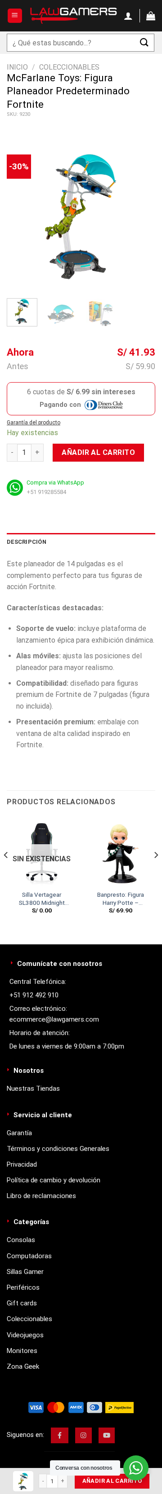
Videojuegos (25, 1335)
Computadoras (29, 1256)
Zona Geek (23, 1366)
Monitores (22, 1351)
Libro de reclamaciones (41, 1196)
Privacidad (22, 1164)
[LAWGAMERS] (73, 16)
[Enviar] (144, 42)
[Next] (141, 215)
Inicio (17, 67)
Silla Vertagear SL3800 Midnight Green (42, 899)
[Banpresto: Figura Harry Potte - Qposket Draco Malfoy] (120, 851)
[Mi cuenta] (128, 16)
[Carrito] (150, 16)
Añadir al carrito (98, 452)
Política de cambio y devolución (53, 1180)
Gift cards (22, 1303)
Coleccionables (69, 67)
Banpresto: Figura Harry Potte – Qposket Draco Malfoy (120, 899)
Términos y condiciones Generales (58, 1149)
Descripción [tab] (26, 541)
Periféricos (23, 1287)
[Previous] (21, 215)
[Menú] (15, 16)
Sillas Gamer (25, 1272)
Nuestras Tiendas (33, 1088)
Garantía (19, 1133)
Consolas (21, 1240)
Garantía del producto (33, 422)
